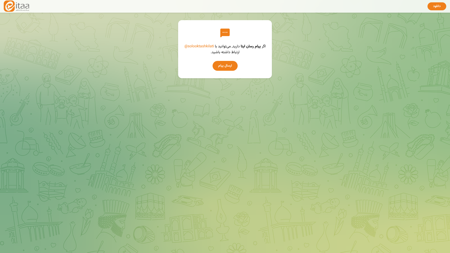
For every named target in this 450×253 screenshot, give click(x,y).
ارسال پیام (225, 65)
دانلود (437, 6)
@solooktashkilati (199, 46)
